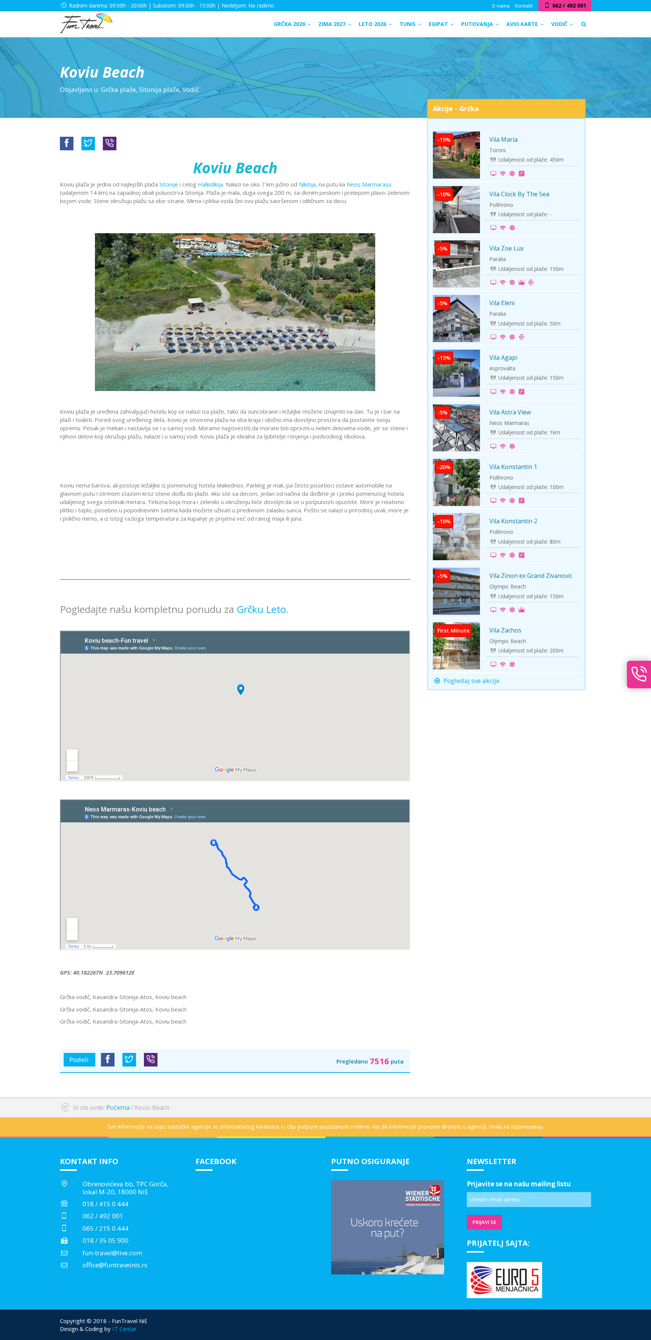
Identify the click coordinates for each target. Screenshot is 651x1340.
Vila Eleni (502, 303)
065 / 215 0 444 (105, 1228)
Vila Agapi (503, 357)
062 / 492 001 (103, 1216)
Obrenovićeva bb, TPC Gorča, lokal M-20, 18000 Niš (125, 1188)
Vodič (190, 89)
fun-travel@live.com (112, 1252)
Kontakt (524, 5)
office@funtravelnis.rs (115, 1265)
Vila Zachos (505, 630)
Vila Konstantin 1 (513, 467)
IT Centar (124, 1328)
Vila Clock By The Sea (519, 194)
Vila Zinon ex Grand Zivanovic (530, 575)
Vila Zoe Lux (506, 248)
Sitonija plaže (159, 89)
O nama (501, 5)
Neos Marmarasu (369, 184)
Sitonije (168, 184)
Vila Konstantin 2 (513, 521)
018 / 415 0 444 (105, 1203)
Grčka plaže (118, 89)
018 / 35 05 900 (105, 1240)
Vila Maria (503, 139)
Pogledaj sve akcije (471, 680)
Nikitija (307, 184)
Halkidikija (210, 184)
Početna (118, 1107)
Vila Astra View (510, 412)
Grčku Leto (261, 609)
